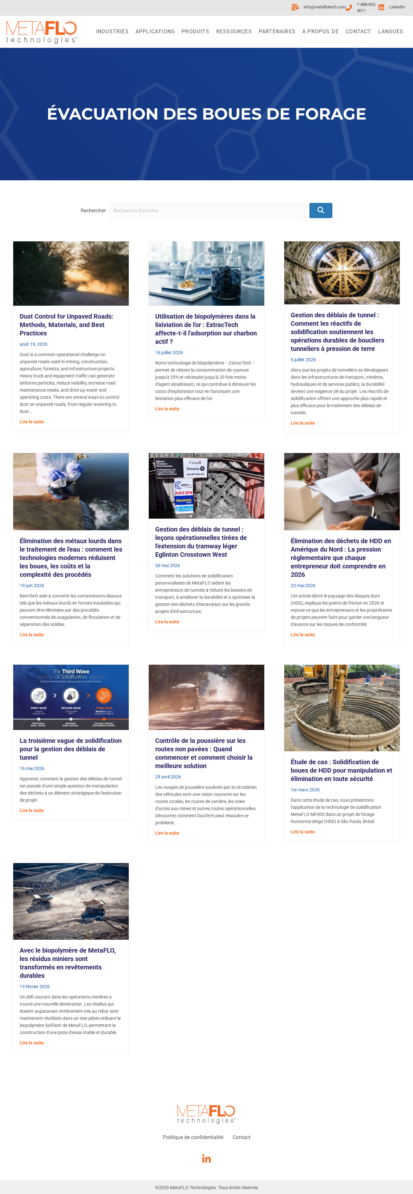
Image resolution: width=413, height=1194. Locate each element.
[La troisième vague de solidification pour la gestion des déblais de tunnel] (71, 697)
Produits (195, 31)
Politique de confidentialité (193, 1137)
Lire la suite (32, 421)
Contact (358, 31)
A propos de (320, 31)
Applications (155, 31)
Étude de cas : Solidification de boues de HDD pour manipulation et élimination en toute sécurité (341, 770)
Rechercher (93, 210)
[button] (320, 210)
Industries (112, 31)
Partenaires (277, 31)
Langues (390, 31)
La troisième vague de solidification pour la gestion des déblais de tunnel (71, 749)
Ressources (234, 31)
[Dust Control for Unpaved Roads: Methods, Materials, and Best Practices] (71, 273)
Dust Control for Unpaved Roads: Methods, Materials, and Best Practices (67, 324)
